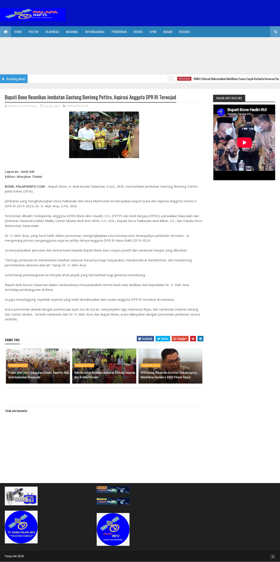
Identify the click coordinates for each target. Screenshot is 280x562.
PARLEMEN (176, 78)
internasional (95, 31)
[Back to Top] (272, 556)
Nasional (72, 31)
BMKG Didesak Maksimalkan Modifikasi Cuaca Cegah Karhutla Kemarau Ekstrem (230, 78)
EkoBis (138, 31)
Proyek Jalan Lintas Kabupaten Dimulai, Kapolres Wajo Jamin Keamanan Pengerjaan (38, 374)
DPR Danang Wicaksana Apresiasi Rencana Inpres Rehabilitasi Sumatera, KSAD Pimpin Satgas (169, 374)
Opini (153, 31)
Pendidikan (119, 31)
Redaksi (184, 31)
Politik (33, 31)
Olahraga (52, 31)
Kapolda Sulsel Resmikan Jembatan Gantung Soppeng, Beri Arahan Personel (105, 374)
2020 (21, 556)
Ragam (167, 31)
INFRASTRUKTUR (77, 106)
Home (18, 31)
